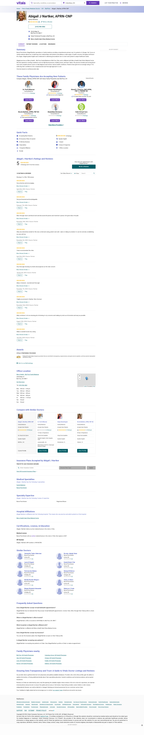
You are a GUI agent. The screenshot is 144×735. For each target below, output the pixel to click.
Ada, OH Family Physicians (24, 658)
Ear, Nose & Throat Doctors (80, 702)
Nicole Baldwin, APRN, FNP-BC (28, 112)
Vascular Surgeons (61, 707)
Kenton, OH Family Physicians (25, 663)
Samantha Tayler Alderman (32, 553)
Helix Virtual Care (81, 112)
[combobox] (45, 3)
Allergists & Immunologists (23, 702)
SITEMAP (31, 710)
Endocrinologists (93, 702)
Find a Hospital (92, 707)
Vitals (94, 386)
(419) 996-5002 (23, 385)
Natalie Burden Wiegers (31, 580)
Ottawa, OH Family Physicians (53, 658)
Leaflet (85, 386)
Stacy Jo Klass (68, 580)
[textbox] (45, 3)
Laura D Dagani (29, 562)
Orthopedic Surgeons (86, 704)
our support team (58, 690)
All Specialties (71, 707)
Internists (27, 704)
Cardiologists (45, 702)
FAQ (25, 710)
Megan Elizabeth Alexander (32, 588)
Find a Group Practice (103, 707)
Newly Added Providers (81, 707)
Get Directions (21, 382)
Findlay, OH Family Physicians (53, 661)
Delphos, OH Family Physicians (53, 663)
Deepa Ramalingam (55, 89)
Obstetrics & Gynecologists (46, 704)
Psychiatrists (26, 707)
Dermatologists (68, 702)
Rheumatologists (44, 707)
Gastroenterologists (114, 702)
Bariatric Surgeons (35, 702)
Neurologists (35, 704)
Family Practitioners (103, 702)
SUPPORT (20, 710)
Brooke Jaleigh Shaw (70, 553)
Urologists (52, 707)
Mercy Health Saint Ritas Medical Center (43, 39)
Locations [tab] (42, 44)
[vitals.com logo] (21, 3)
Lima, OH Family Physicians (24, 661)
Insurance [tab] (51, 44)
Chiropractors (53, 702)
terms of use (44, 716)
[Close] (142, 725)
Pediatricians (109, 704)
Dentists (61, 702)
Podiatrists (19, 707)
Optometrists (76, 704)
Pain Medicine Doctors (98, 704)
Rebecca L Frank (69, 588)
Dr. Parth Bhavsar (29, 89)
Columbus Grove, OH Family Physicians (55, 655)
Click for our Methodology (25, 363)
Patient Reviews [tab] (32, 44)
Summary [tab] (21, 44)
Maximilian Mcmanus (55, 112)
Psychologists (34, 707)
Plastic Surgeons (117, 704)
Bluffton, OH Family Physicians (25, 655)
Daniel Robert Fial (69, 562)
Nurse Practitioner (22, 488)
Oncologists (58, 704)
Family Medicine (21, 485)
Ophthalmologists (66, 704)
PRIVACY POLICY (41, 710)
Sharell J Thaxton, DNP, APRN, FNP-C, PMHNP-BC (81, 90)
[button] (86, 378)
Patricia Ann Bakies (30, 571)
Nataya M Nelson (69, 571)
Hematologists (20, 704)
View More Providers (55, 125)
